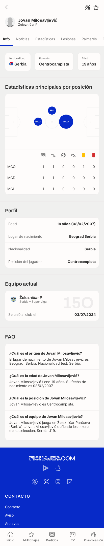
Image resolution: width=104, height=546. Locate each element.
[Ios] (58, 468)
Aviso (9, 515)
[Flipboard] (69, 482)
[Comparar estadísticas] (88, 8)
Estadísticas (45, 39)
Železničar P (28, 24)
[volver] (8, 7)
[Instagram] (58, 482)
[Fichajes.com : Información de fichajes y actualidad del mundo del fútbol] (52, 458)
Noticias (22, 39)
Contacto (12, 507)
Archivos (12, 523)
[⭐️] (96, 8)
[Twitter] (46, 482)
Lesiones (68, 39)
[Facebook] (34, 482)
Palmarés (89, 39)
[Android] (46, 468)
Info (6, 39)
